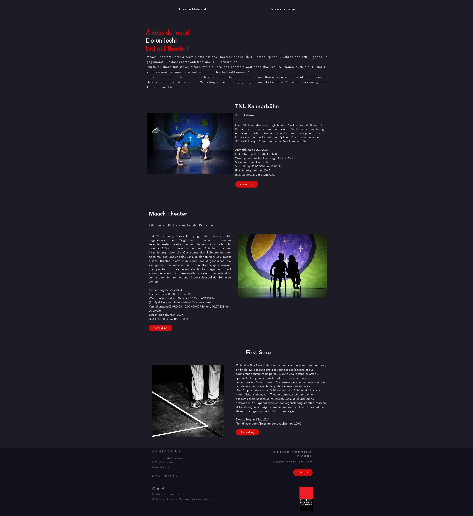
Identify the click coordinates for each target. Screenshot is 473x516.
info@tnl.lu (170, 475)
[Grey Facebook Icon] (163, 488)
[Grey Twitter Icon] (158, 488)
